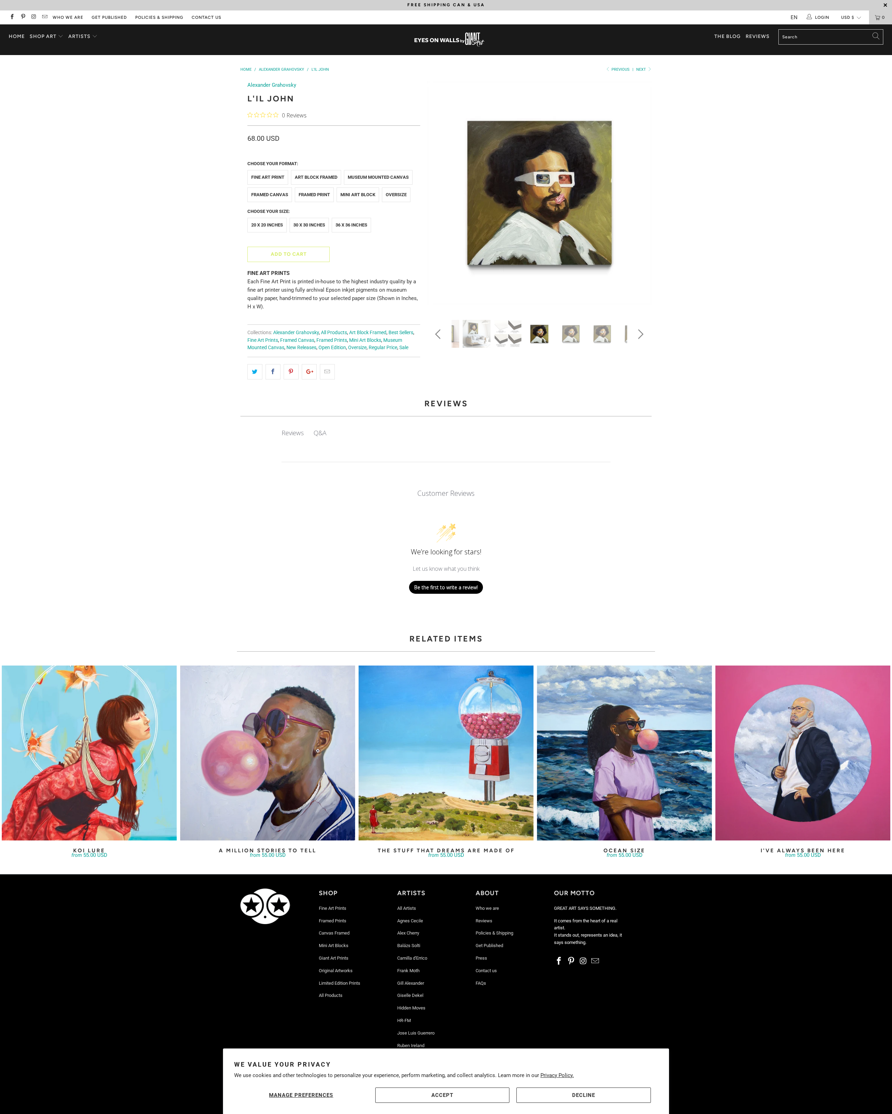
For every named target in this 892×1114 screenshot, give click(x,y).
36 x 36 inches (351, 225)
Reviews (758, 36)
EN (794, 17)
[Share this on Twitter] (254, 371)
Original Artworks (336, 970)
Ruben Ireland (410, 1045)
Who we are (68, 17)
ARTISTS (80, 36)
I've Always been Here (802, 753)
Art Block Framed (316, 177)
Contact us (206, 17)
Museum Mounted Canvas (378, 177)
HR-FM (404, 1020)
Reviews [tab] (293, 433)
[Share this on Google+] (309, 371)
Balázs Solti (408, 945)
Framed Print (314, 194)
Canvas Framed (334, 933)
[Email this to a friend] (327, 371)
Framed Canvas (269, 194)
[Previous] (439, 195)
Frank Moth (408, 970)
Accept (442, 1095)
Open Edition (332, 347)
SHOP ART (43, 36)
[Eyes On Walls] (449, 39)
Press (481, 958)
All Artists (406, 908)
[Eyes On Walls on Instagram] (34, 17)
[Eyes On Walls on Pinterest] (22, 17)
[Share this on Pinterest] (291, 371)
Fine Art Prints (262, 340)
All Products (334, 332)
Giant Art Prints (333, 958)
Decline (583, 1095)
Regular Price (383, 347)
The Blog (727, 36)
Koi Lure (89, 753)
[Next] (639, 195)
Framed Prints (331, 340)
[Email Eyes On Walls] (44, 17)
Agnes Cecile (410, 920)
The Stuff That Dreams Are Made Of (446, 753)
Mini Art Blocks (365, 340)
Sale (403, 347)
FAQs (481, 983)
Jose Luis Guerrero (416, 1033)
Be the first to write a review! (446, 587)
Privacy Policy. (557, 1075)
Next (641, 69)
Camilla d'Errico (412, 958)
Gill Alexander (410, 983)
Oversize (396, 194)
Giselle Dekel (410, 995)
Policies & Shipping (159, 17)
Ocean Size (624, 753)
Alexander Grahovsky (271, 85)
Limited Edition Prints (339, 983)
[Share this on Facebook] (273, 371)
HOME (17, 36)
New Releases (301, 347)
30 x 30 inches (309, 225)
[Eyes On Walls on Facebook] (12, 17)
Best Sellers (401, 332)
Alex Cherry (408, 933)
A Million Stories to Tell (267, 753)
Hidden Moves (411, 1008)
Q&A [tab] (320, 433)
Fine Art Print (267, 177)
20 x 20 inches (267, 225)
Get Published (109, 17)
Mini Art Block (357, 194)
